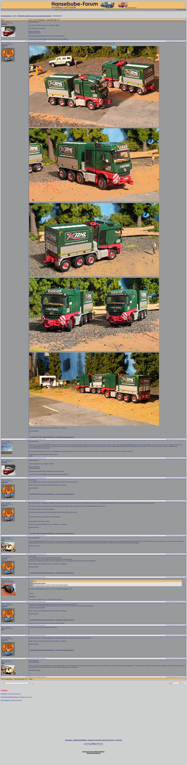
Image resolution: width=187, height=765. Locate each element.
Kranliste (3, 694)
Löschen (181, 41)
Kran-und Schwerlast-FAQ (9, 697)
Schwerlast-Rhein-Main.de (54, 599)
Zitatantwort (169, 41)
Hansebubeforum (6, 16)
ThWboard (93, 743)
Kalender (97, 9)
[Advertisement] (93, 708)
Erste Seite (41, 19)
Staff (102, 9)
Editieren (175, 41)
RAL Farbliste (5, 700)
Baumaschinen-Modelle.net (37, 599)
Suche (76, 9)
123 (52, 19)
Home (87, 9)
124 (55, 19)
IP (185, 41)
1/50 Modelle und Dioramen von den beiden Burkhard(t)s (34, 16)
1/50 (14, 16)
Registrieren (58, 9)
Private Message (37, 41)
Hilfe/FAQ (71, 9)
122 (48, 19)
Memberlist (81, 9)
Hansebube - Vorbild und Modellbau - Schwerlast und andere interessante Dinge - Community (93, 740)
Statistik (92, 9)
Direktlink (8, 21)
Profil (30, 41)
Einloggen (64, 9)
